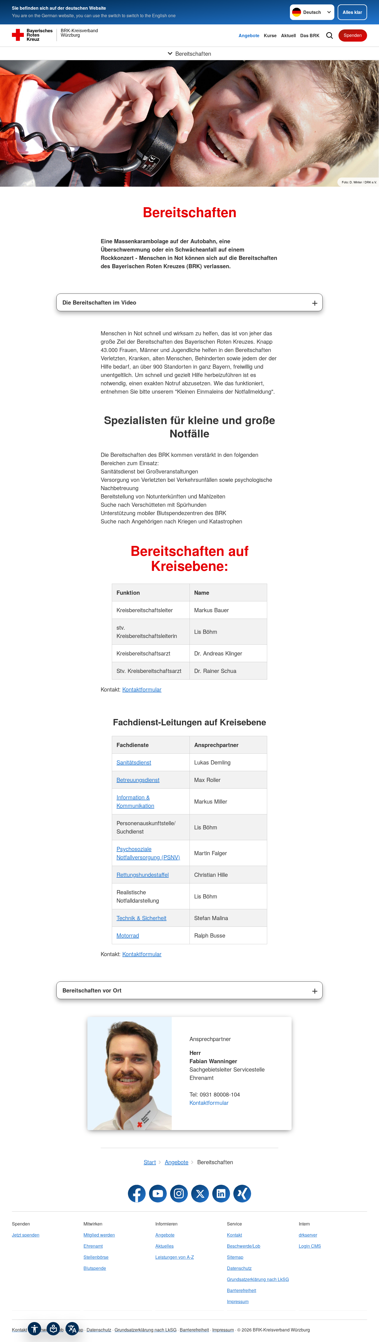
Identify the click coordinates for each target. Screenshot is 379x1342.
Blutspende (95, 1268)
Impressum (238, 1301)
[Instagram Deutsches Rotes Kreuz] (179, 1193)
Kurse (270, 35)
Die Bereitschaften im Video (99, 302)
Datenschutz (239, 1268)
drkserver (308, 1235)
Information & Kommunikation (135, 801)
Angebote (249, 35)
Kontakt (234, 1235)
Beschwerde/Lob (243, 1246)
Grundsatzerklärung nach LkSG (258, 1279)
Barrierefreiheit (241, 1290)
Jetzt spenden (25, 1235)
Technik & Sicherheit (141, 918)
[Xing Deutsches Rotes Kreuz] (242, 1193)
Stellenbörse (96, 1257)
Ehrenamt (93, 1246)
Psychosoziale (134, 849)
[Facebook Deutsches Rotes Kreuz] (137, 1193)
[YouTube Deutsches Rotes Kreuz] (158, 1193)
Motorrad (128, 935)
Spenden (353, 35)
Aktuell (288, 35)
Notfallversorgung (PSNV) (148, 857)
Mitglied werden (99, 1235)
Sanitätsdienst (134, 762)
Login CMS (310, 1246)
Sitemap (235, 1257)
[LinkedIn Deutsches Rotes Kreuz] (221, 1193)
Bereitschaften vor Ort (92, 990)
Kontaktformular (141, 689)
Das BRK (310, 35)
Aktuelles (164, 1246)
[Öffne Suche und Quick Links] (329, 35)
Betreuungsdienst (138, 780)
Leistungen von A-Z (174, 1257)
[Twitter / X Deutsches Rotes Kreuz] (200, 1193)
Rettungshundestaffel (143, 874)
